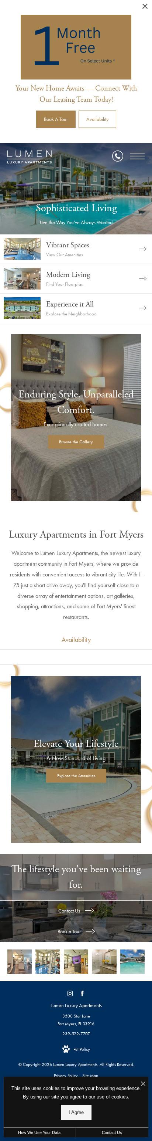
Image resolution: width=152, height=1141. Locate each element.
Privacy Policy (66, 1076)
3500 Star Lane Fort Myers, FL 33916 (76, 1020)
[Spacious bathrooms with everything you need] (104, 961)
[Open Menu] (137, 156)
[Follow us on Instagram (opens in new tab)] (70, 993)
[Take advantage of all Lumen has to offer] (76, 961)
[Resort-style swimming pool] (132, 961)
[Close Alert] (145, 8)
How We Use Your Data (39, 1132)
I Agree (76, 1112)
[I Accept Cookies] (143, 1084)
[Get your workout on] (47, 961)
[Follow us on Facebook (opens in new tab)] (82, 993)
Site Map (90, 1076)
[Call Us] (117, 156)
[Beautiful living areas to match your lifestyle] (19, 961)
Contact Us (69, 910)
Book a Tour (70, 931)
